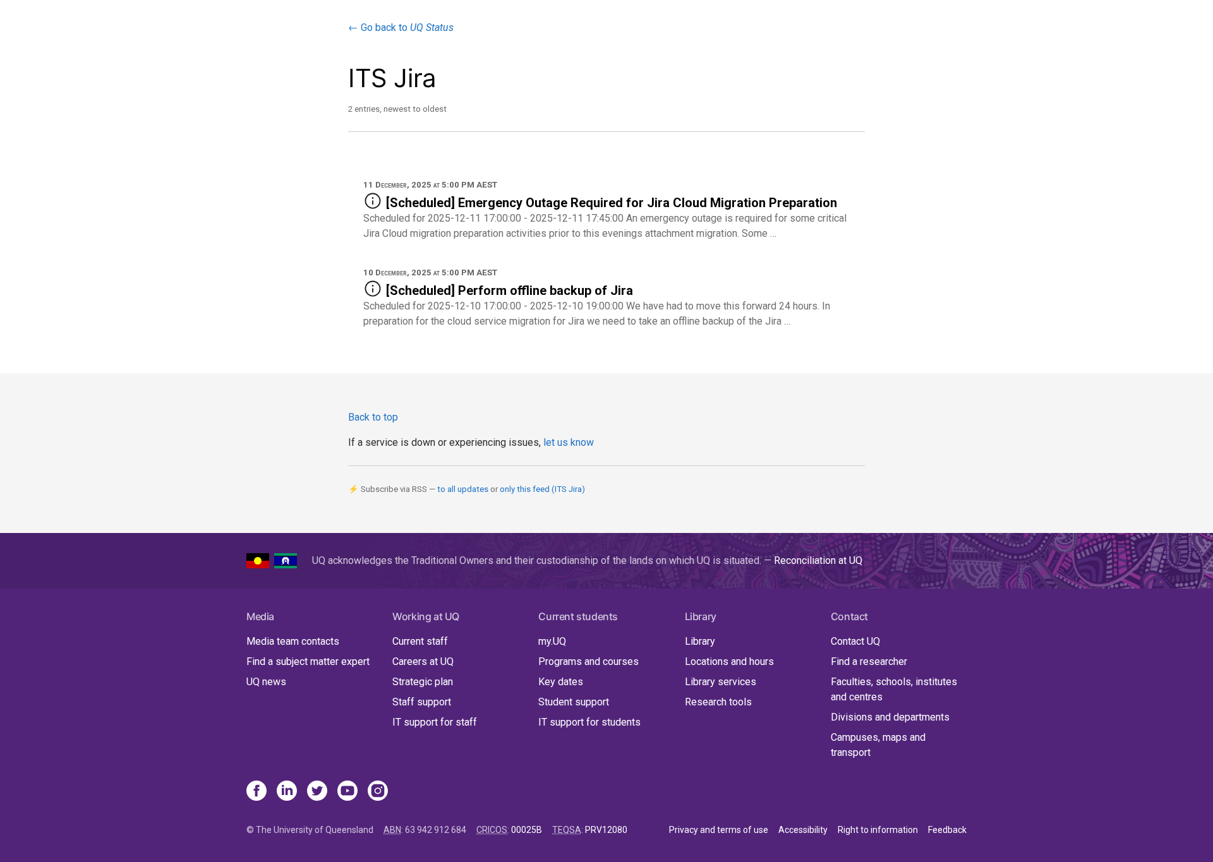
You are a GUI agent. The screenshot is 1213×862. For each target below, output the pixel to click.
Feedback (947, 830)
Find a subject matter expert (308, 661)
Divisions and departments (890, 717)
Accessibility (803, 830)
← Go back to (401, 27)
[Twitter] (317, 792)
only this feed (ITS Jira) (542, 489)
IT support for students (589, 722)
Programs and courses (588, 661)
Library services (720, 682)
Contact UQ (855, 641)
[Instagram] (378, 792)
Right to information (878, 830)
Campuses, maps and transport (878, 744)
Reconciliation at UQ (818, 560)
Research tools (718, 702)
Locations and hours (729, 661)
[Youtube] (347, 792)
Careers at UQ (423, 661)
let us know (568, 442)
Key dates (560, 682)
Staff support (421, 702)
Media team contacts (292, 641)
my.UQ (552, 641)
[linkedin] (287, 792)
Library (700, 641)
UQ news (266, 682)
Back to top (373, 417)
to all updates (462, 489)
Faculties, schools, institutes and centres (894, 689)
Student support (573, 702)
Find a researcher (869, 661)
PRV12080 (606, 830)
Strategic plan (422, 682)
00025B (526, 830)
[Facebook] (256, 792)
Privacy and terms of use (718, 830)
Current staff (420, 641)
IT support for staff (434, 722)
